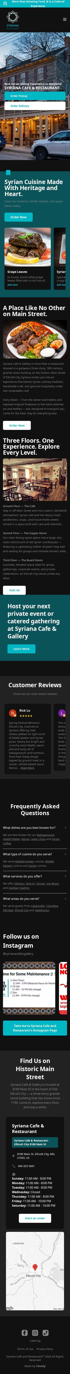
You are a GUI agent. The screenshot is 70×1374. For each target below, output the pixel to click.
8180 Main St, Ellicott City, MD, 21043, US (36, 1156)
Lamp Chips (38, 839)
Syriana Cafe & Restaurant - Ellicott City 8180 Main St (31, 1142)
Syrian (32, 865)
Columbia (52, 906)
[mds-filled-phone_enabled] (46, 1333)
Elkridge (8, 910)
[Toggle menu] (65, 19)
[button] (29, 988)
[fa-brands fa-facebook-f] (25, 1333)
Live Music (52, 883)
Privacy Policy (44, 1349)
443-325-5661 (26, 1166)
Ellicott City (22, 910)
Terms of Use (25, 1349)
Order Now (18, 217)
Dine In (30, 883)
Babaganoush (45, 835)
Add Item (12, 284)
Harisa (25, 839)
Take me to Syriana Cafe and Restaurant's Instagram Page (35, 1028)
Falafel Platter (11, 839)
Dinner (40, 883)
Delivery (19, 883)
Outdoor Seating (19, 888)
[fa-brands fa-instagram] (35, 1333)
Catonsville (38, 906)
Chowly (41, 1366)
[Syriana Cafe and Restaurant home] (13, 20)
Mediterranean (24, 861)
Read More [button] (27, 768)
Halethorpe (42, 910)
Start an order (35, 1218)
